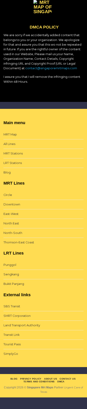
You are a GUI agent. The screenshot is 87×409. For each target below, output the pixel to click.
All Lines (9, 144)
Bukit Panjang (13, 284)
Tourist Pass (12, 344)
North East (11, 223)
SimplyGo (10, 354)
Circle (7, 195)
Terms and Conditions (39, 381)
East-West (11, 214)
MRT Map (10, 134)
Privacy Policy (31, 379)
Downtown (11, 204)
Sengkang (11, 274)
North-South (12, 233)
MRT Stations (13, 153)
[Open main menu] (5, 8)
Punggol (9, 265)
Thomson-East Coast (18, 242)
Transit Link (11, 335)
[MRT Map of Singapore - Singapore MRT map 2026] (42, 7)
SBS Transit (11, 306)
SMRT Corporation (17, 316)
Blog (7, 172)
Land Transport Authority (21, 325)
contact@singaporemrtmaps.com (51, 68)
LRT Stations (12, 163)
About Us (50, 379)
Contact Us (68, 379)
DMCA (60, 381)
